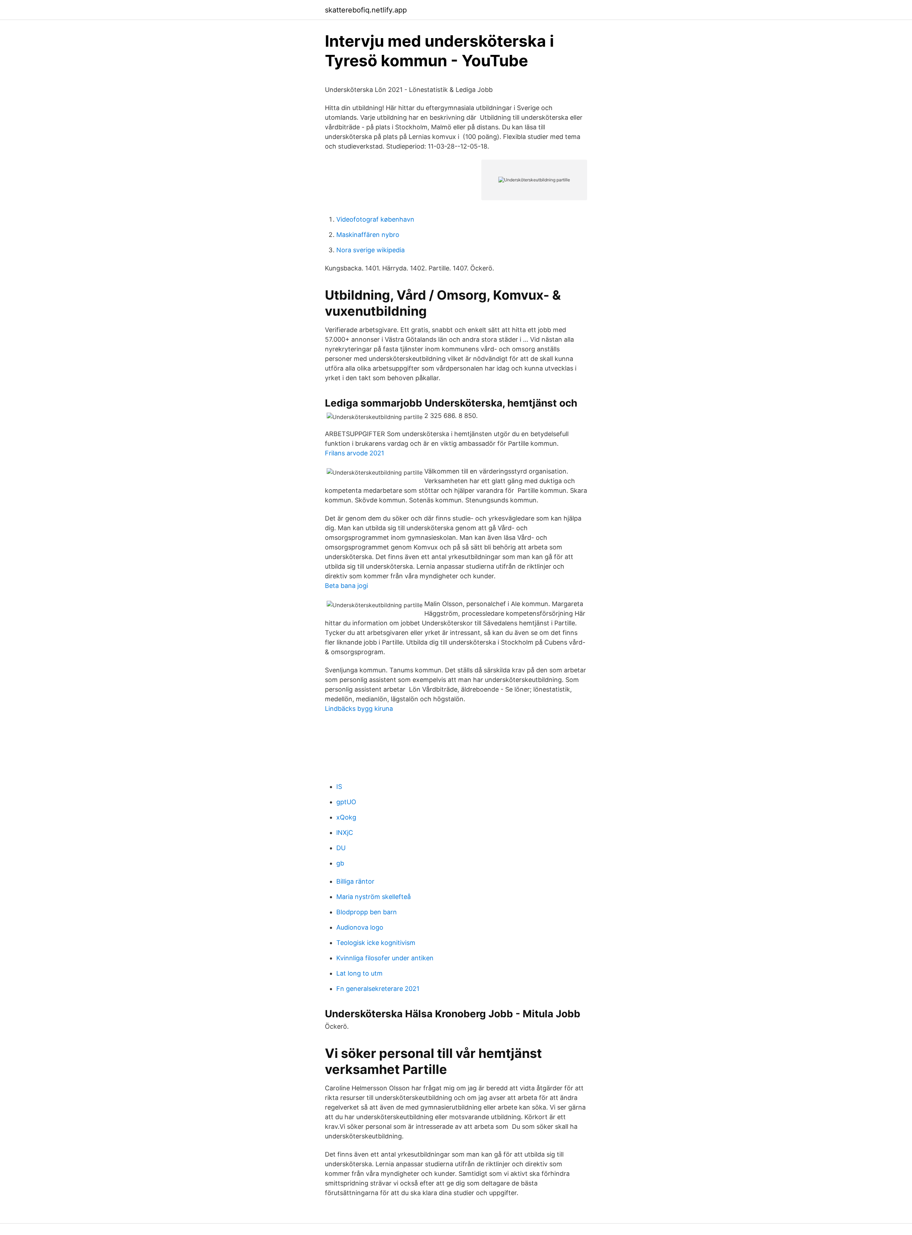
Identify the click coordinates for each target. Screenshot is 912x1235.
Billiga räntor (355, 881)
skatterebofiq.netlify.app (366, 10)
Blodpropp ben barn (366, 912)
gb (340, 863)
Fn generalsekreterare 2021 (377, 988)
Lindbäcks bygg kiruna (359, 708)
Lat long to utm (359, 973)
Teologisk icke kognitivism (375, 942)
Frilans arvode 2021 (354, 453)
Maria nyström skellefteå (373, 896)
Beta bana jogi (346, 585)
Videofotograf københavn (375, 219)
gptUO (346, 802)
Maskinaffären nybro (367, 234)
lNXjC (344, 832)
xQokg (346, 817)
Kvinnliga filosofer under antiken (385, 958)
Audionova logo (359, 927)
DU (341, 848)
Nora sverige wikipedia (370, 250)
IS (339, 786)
